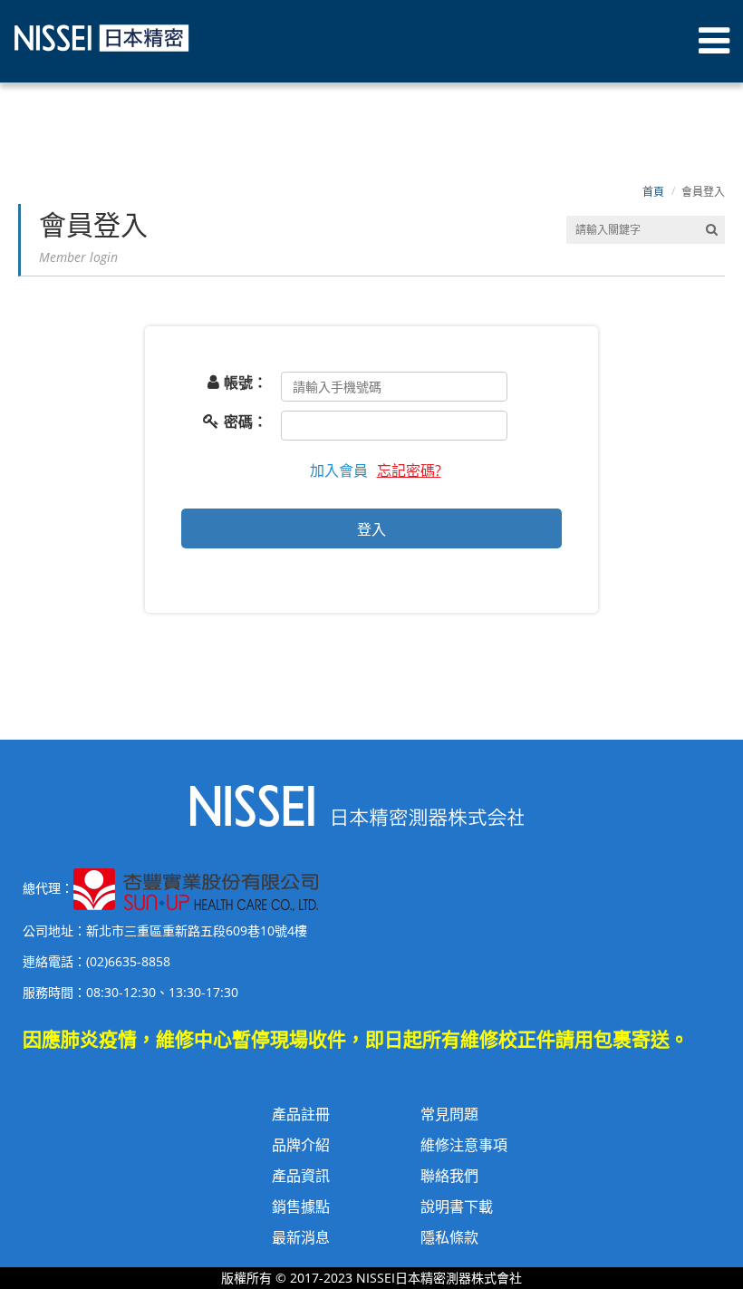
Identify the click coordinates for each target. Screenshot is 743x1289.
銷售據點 (301, 1206)
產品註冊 (301, 1114)
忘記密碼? (409, 470)
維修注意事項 (463, 1145)
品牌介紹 (301, 1145)
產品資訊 (301, 1176)
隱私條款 (449, 1237)
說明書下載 (456, 1206)
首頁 (653, 191)
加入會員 (339, 470)
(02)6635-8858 (128, 961)
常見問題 (449, 1114)
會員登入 (703, 191)
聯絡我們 (449, 1176)
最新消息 (301, 1237)
